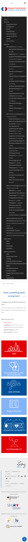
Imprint (22, 483)
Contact (9, 486)
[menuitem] (5, 19)
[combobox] (16, 3)
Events (8, 474)
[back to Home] (13, 9)
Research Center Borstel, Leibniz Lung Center (13, 492)
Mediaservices (16, 471)
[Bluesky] (25, 476)
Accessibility (14, 483)
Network (7, 471)
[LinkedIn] (21, 476)
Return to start (8, 322)
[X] (10, 478)
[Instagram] (18, 476)
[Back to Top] (18, 539)
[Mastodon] (6, 478)
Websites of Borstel (10, 476)
